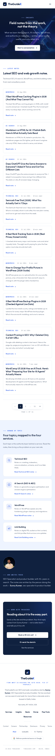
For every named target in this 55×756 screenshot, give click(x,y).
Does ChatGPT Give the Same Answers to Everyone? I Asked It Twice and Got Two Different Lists (26, 167)
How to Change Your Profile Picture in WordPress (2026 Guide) (24, 269)
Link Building (20, 527)
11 (35, 406)
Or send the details (27, 642)
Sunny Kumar (16, 586)
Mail (14, 732)
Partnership (23, 726)
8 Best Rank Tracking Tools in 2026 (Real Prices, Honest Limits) (25, 235)
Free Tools (46, 712)
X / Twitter (38, 732)
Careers (14, 726)
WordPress (19, 505)
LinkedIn (25, 732)
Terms (50, 726)
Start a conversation (26, 48)
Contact (6, 726)
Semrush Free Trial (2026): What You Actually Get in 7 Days (23, 202)
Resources (28, 717)
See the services (27, 648)
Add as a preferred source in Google (29, 738)
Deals (27, 712)
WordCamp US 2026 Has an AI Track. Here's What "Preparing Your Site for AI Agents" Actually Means (27, 372)
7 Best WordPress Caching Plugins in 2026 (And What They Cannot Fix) (26, 98)
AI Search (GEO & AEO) (24, 483)
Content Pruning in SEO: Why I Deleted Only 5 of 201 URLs (27, 336)
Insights (19, 712)
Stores (35, 712)
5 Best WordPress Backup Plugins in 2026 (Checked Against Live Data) (26, 303)
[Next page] (39, 406)
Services (8, 712)
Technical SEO (20, 459)
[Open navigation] (50, 4)
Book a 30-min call (26, 635)
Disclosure (33, 726)
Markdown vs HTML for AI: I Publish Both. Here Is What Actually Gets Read (26, 131)
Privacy (42, 726)
